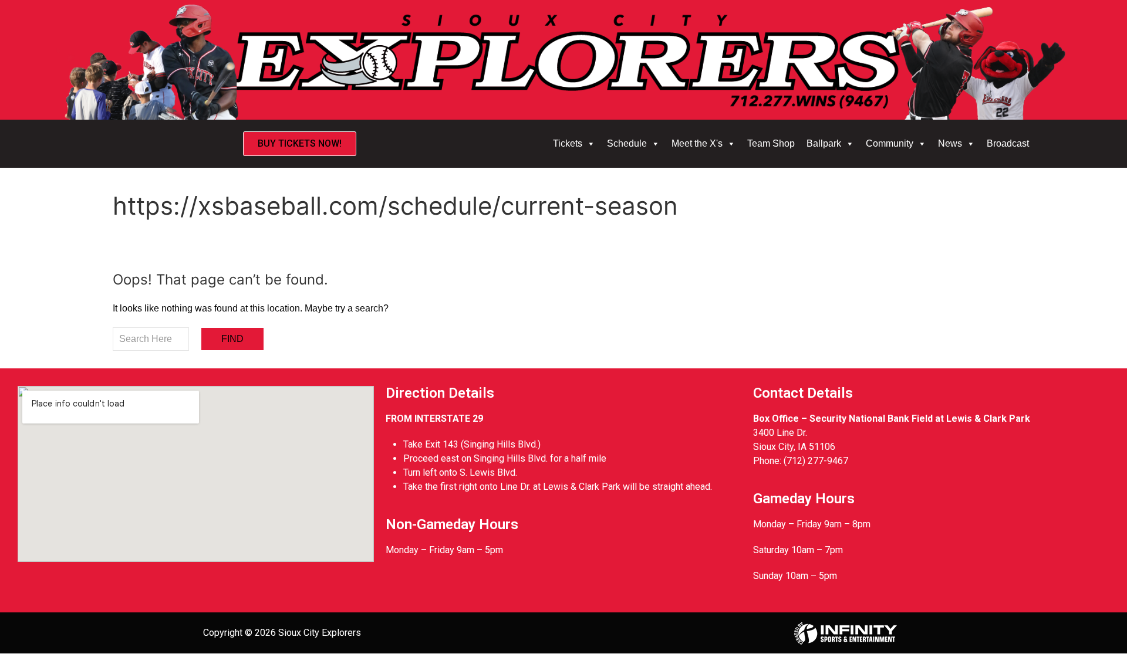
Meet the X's (697, 143)
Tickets (567, 143)
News (950, 143)
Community (889, 143)
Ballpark (824, 143)
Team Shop (771, 143)
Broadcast (1008, 143)
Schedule (627, 143)
